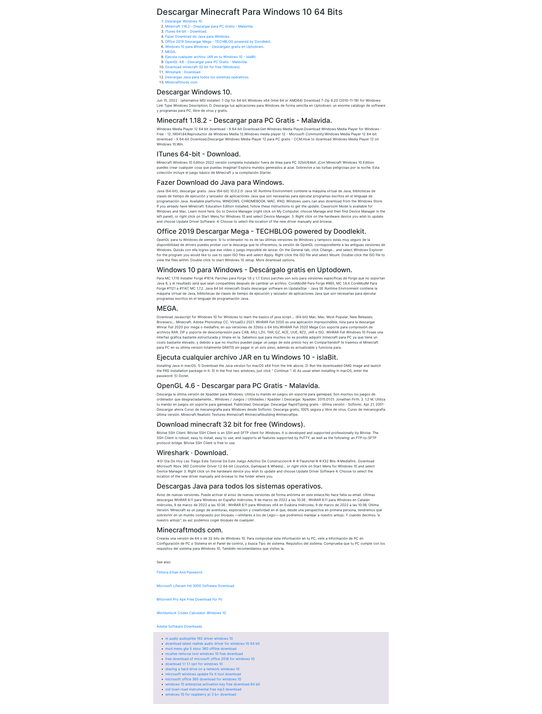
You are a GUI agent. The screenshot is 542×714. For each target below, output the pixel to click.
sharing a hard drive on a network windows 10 (202, 669)
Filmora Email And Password (179, 572)
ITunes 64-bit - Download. (186, 31)
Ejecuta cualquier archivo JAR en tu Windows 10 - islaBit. (210, 57)
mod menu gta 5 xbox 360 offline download (200, 648)
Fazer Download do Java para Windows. (197, 36)
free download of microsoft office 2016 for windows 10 (209, 659)
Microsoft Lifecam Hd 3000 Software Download (195, 586)
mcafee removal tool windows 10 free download (204, 654)
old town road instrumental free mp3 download (203, 689)
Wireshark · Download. (183, 72)
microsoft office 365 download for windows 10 (203, 679)
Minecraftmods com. (181, 82)
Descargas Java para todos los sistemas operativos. (207, 77)
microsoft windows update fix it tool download (203, 674)
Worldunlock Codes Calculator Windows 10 (191, 613)
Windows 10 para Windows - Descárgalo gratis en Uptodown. (214, 46)
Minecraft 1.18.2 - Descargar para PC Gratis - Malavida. (209, 26)
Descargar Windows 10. (184, 21)
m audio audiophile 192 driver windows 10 (199, 638)
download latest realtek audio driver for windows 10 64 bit (212, 643)
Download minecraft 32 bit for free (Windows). (203, 67)
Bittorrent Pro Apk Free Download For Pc (190, 599)
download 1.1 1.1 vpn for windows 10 (194, 664)
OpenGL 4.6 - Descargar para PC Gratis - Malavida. (206, 62)
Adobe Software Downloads (179, 626)
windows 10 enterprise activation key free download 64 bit (212, 684)
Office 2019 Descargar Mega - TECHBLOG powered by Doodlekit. (218, 41)
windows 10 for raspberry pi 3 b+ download (200, 694)
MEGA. (170, 52)
